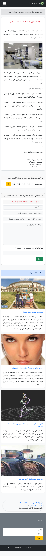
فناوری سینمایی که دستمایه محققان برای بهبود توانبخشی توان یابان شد (24, 425)
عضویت (39, 537)
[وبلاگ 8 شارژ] (37, 3)
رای (8, 184)
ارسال (40, 259)
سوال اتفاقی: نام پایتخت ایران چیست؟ (29, 248)
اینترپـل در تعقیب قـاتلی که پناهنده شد (31, 479)
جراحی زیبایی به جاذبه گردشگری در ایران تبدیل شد (27, 368)
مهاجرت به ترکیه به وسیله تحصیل (33, 312)
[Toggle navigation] (4, 3)
